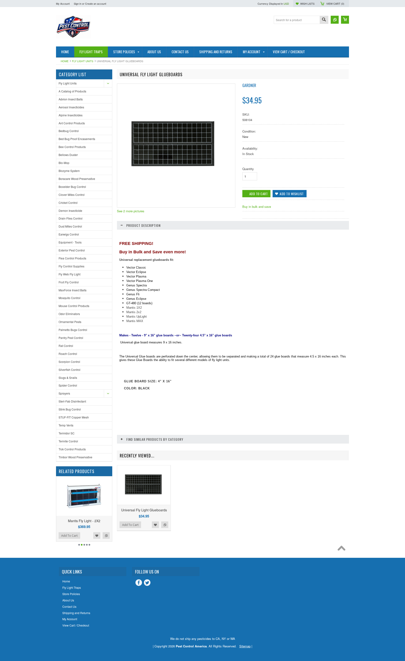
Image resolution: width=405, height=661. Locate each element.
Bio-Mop (64, 163)
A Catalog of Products (72, 91)
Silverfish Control (69, 370)
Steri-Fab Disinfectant (72, 401)
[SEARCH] (324, 20)
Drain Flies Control (70, 218)
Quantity (248, 169)
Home (64, 61)
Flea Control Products (72, 258)
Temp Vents (66, 425)
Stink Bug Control (70, 409)
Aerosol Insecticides (71, 107)
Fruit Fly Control (69, 282)
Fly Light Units (82, 61)
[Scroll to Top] (343, 549)
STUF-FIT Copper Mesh (74, 417)
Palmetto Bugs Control (73, 330)
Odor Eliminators (69, 314)
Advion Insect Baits (71, 99)
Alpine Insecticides (70, 115)
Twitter (147, 582)
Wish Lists (307, 3)
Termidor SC (67, 433)
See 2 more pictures (130, 211)
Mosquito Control (69, 298)
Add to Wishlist (70, 535)
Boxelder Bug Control (72, 187)
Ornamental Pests (70, 322)
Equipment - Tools (70, 242)
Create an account (95, 3)
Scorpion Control (69, 362)
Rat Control (66, 346)
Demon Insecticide (70, 211)
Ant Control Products (72, 123)
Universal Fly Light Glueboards (144, 510)
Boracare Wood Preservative (77, 179)
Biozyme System (69, 171)
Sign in (77, 3)
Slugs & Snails (68, 378)
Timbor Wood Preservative (75, 457)
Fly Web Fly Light (69, 274)
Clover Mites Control (72, 195)
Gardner (249, 85)
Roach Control (68, 354)
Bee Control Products (72, 147)
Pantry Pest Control (71, 338)
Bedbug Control (69, 131)
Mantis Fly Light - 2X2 (57, 520)
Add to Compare (79, 535)
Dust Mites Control (70, 226)
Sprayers (64, 393)
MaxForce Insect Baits (72, 290)
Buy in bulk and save (256, 206)
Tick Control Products (72, 449)
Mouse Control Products (74, 306)
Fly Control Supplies (71, 266)
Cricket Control (68, 203)
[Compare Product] (335, 20)
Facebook (138, 582)
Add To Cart (98, 535)
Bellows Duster (68, 155)
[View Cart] (345, 20)
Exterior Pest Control (72, 250)
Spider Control (68, 385)
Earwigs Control (69, 234)
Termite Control (68, 441)
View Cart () (335, 3)
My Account (63, 3)
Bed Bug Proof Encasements (77, 139)
